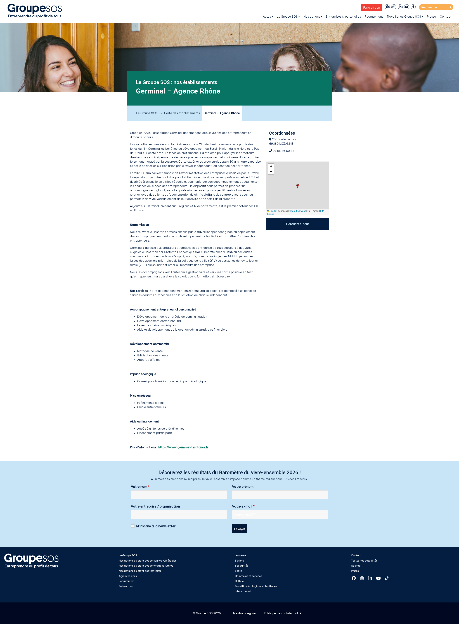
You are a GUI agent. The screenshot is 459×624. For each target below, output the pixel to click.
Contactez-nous (297, 224)
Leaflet (272, 210)
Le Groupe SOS (287, 16)
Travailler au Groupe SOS (404, 16)
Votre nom (140, 487)
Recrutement (374, 16)
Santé (238, 570)
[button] (297, 186)
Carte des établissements (182, 113)
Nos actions (312, 16)
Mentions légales (245, 613)
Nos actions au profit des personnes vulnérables (147, 560)
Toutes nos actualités (364, 560)
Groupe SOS (204, 613)
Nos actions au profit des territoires (140, 570)
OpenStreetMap (297, 210)
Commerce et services (248, 576)
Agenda (356, 565)
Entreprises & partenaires (343, 16)
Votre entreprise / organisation (155, 506)
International (243, 591)
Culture (239, 581)
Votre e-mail (243, 506)
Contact (445, 16)
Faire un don (371, 7)
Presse (431, 16)
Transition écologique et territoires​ (256, 586)
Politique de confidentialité (283, 613)
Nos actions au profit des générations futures (146, 565)
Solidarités (241, 565)
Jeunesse (240, 555)
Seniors (239, 560)
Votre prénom (243, 487)
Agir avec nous (128, 576)
